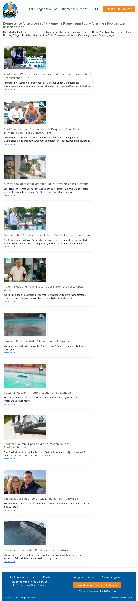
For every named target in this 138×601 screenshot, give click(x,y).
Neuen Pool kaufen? (119, 9)
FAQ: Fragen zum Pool (43, 9)
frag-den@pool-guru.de (35, 581)
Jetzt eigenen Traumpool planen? (97, 585)
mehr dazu (9, 89)
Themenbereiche (73, 9)
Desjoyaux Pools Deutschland (104, 591)
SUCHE (94, 9)
